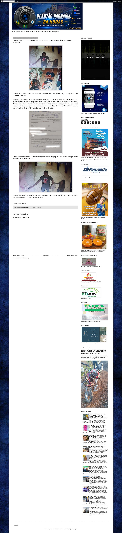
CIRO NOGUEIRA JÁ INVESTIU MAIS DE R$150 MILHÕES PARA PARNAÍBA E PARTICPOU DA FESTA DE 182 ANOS (98, 487)
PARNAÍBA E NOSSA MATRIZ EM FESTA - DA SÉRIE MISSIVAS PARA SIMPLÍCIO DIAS (98, 509)
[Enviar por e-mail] (34, 207)
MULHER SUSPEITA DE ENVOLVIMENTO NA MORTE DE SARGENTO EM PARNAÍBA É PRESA (97, 477)
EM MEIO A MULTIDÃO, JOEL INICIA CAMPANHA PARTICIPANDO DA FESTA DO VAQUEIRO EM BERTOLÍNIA (98, 468)
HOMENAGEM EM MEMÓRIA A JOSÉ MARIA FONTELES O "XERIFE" (97, 447)
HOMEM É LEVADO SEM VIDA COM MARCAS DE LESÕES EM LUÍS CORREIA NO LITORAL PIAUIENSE (97, 426)
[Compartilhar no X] (37, 207)
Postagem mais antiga (72, 255)
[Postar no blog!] (35, 207)
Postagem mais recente (18, 255)
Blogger (75, 529)
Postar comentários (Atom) (23, 258)
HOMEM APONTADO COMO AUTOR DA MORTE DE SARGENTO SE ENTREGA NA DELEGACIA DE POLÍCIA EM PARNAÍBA (98, 457)
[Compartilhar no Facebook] (39, 207)
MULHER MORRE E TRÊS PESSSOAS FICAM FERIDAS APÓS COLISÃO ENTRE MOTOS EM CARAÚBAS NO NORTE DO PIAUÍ (93, 352)
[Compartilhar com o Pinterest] (40, 207)
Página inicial (46, 255)
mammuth (64, 529)
